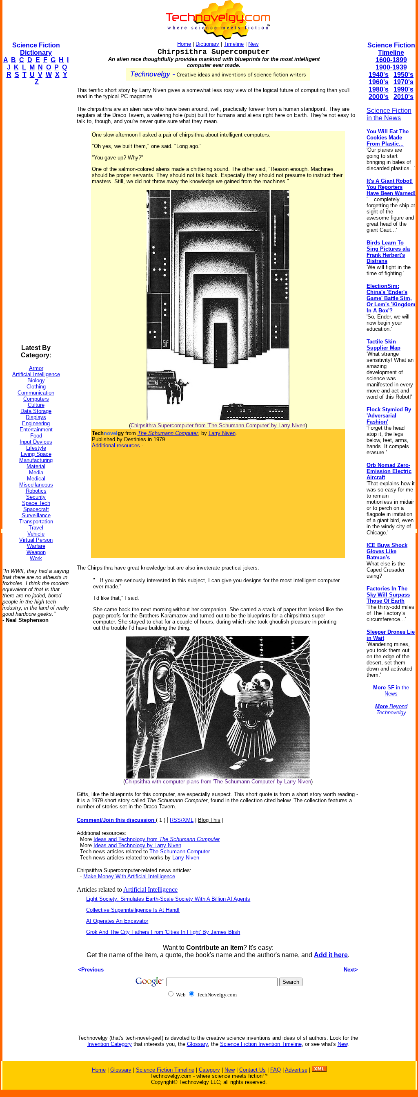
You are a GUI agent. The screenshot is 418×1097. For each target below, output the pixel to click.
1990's (404, 89)
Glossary (197, 1044)
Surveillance (36, 515)
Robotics (36, 491)
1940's (379, 74)
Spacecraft (36, 509)
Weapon (36, 552)
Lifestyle (36, 448)
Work (36, 558)
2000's (379, 96)
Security (36, 497)
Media (36, 472)
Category (209, 1070)
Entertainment (36, 429)
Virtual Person (36, 540)
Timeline (234, 44)
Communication (36, 393)
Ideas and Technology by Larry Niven (137, 845)
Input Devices (36, 442)
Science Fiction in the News (389, 114)
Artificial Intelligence (36, 374)
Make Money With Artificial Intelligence (129, 876)
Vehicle (35, 534)
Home (184, 44)
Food (36, 436)
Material (36, 466)
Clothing (36, 387)
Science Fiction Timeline (391, 49)
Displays (36, 417)
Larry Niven (222, 433)
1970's (404, 82)
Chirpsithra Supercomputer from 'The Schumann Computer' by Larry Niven (218, 425)
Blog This (209, 820)
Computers (36, 399)
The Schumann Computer (179, 851)
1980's (379, 89)
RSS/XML (181, 820)
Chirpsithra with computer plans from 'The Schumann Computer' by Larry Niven (218, 781)
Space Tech (36, 503)
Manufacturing (36, 460)
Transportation (36, 521)
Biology (36, 380)
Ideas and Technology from (156, 839)
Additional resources (116, 445)
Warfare (36, 546)
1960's (379, 82)
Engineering (36, 423)
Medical (36, 479)
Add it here (331, 954)
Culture (36, 405)
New (253, 44)
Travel (36, 528)
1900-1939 (391, 67)
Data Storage (35, 411)
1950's (404, 74)
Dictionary (207, 44)
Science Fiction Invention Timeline (261, 1044)
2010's (404, 96)
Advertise (296, 1070)
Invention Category (109, 1044)
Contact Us (252, 1070)
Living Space (36, 454)
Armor (36, 368)
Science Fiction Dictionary (36, 49)
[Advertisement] (35, 215)
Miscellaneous (36, 485)
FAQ (275, 1070)
